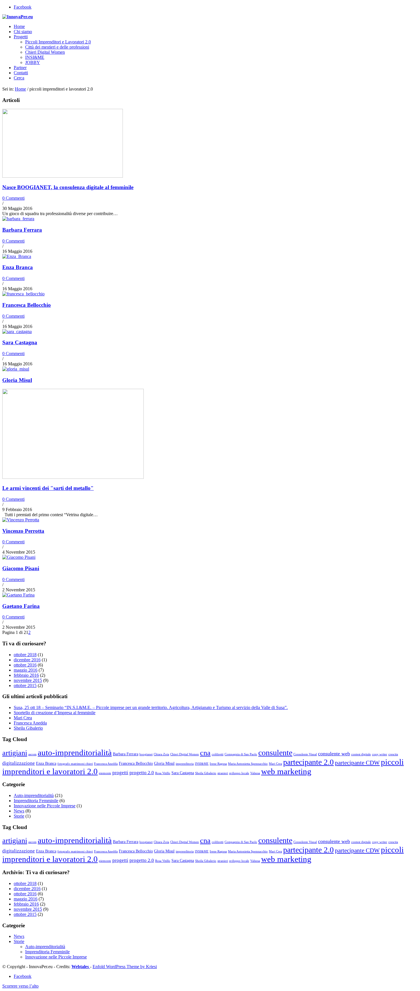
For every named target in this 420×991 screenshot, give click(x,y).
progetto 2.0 (141, 772)
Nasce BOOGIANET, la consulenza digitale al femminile (67, 187)
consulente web (334, 753)
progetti (120, 772)
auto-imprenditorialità (75, 752)
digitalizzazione (18, 763)
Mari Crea (23, 717)
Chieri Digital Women (184, 754)
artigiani (14, 753)
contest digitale (361, 754)
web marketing (286, 771)
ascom (32, 754)
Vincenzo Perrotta (23, 531)
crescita (393, 754)
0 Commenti (13, 198)
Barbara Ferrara (22, 230)
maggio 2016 (25, 670)
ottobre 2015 (25, 685)
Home (20, 89)
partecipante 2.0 (308, 762)
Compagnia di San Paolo (241, 754)
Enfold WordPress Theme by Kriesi (125, 966)
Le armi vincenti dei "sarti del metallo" (48, 488)
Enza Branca (17, 267)
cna (205, 753)
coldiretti (217, 754)
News (19, 810)
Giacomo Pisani (20, 568)
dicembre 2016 (27, 659)
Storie (19, 816)
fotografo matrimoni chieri (75, 763)
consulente (275, 752)
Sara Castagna (19, 342)
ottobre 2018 (25, 654)
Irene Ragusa (218, 763)
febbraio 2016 (26, 675)
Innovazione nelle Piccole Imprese (44, 805)
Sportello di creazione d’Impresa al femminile (54, 712)
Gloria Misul (17, 380)
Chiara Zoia (161, 754)
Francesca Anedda (30, 722)
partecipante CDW (357, 762)
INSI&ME (202, 763)
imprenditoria (185, 763)
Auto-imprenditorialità (34, 795)
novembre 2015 (28, 680)
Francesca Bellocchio (26, 305)
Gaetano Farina (21, 606)
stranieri (222, 773)
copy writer (379, 754)
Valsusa (255, 773)
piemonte (105, 773)
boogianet (146, 754)
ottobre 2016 (25, 664)
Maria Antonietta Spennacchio (248, 763)
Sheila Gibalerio (28, 728)
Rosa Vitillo (162, 773)
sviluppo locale (239, 773)
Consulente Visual (305, 754)
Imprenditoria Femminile (36, 800)
